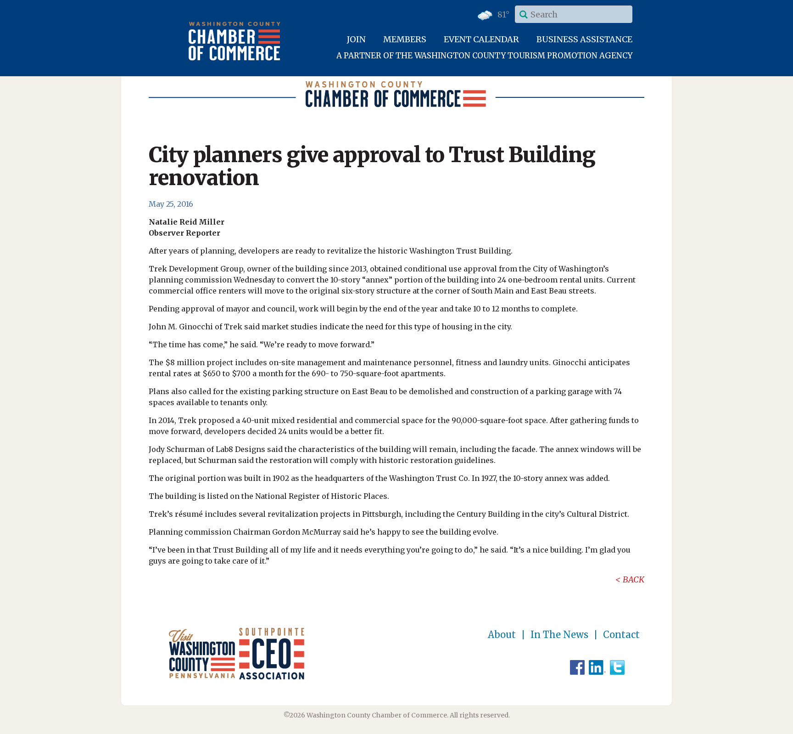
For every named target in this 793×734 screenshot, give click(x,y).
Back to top (746, 726)
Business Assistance (584, 39)
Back (633, 579)
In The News (559, 634)
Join (356, 39)
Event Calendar (481, 39)
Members (404, 39)
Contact (621, 634)
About (502, 634)
